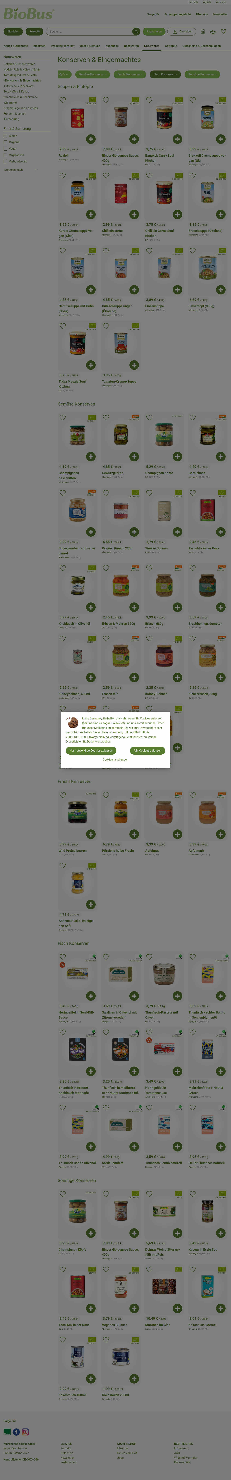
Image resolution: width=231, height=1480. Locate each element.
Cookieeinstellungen (115, 759)
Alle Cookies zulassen (147, 750)
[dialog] (115, 740)
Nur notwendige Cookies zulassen (91, 750)
